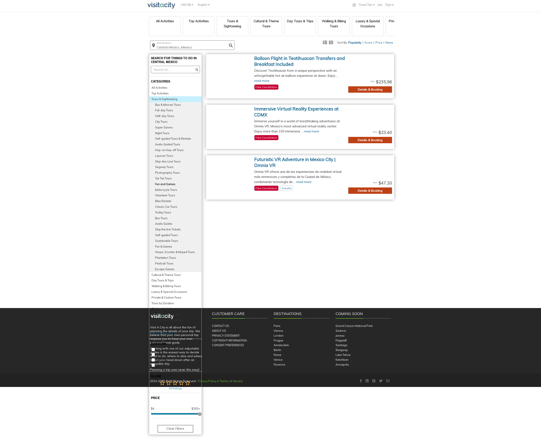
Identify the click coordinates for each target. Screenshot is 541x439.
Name (389, 42)
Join (380, 4)
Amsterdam (281, 345)
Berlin (277, 350)
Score (368, 42)
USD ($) (186, 4)
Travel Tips (366, 4)
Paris (277, 326)
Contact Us (220, 326)
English (203, 4)
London (279, 335)
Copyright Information (229, 340)
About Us (219, 330)
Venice (278, 359)
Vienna (278, 330)
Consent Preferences (228, 345)
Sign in (389, 4)
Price (379, 42)
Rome (277, 354)
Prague (278, 340)
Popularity (354, 42)
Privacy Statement (226, 335)
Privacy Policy (207, 381)
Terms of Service (231, 381)
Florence (279, 364)
